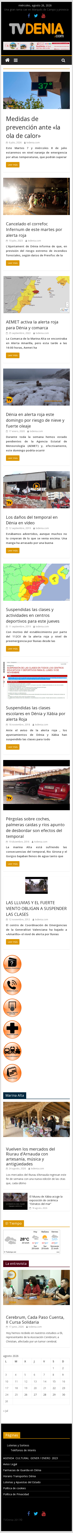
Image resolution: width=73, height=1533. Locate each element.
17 (6, 1388)
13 (35, 1381)
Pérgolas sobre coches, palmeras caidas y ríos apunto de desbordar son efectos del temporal (35, 827)
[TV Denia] (7, 60)
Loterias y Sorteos (18, 1445)
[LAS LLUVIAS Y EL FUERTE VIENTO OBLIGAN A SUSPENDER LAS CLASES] (36, 879)
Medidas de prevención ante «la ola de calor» (33, 127)
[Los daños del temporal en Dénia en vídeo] (36, 473)
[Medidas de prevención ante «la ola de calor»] (36, 74)
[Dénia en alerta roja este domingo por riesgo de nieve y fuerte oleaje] (36, 371)
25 (16, 1394)
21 (44, 1388)
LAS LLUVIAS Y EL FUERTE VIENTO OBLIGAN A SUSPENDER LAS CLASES (36, 908)
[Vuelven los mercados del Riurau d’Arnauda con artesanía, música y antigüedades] (36, 1104)
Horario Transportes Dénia (19, 1476)
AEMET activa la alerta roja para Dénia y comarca (32, 324)
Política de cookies (14, 1488)
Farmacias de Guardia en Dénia (22, 1470)
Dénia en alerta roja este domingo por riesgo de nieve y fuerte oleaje (35, 420)
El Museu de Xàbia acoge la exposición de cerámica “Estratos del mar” (46, 1200)
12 (25, 1381)
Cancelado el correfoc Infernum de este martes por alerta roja (34, 229)
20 (35, 1388)
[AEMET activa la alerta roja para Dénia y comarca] (36, 278)
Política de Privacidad (16, 1494)
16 (63, 1381)
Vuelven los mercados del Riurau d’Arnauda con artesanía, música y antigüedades (30, 1156)
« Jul (5, 1411)
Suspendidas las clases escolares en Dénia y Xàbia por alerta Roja (35, 713)
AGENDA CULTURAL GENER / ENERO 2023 (30, 1458)
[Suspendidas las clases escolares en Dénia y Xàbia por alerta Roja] (36, 664)
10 (6, 1381)
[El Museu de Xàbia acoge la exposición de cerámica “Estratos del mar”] (15, 1195)
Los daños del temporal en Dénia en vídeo (32, 520)
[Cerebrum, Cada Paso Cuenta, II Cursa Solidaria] (36, 1272)
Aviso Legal (10, 1464)
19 (25, 1388)
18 (16, 1388)
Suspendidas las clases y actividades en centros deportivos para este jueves (33, 615)
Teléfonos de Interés (23, 1450)
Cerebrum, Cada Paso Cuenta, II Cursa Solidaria (35, 1319)
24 (6, 1394)
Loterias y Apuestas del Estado (22, 1482)
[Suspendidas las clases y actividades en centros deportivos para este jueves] (36, 566)
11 (16, 1381)
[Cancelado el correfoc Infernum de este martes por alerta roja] (36, 180)
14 (44, 1381)
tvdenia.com (33, 142)
